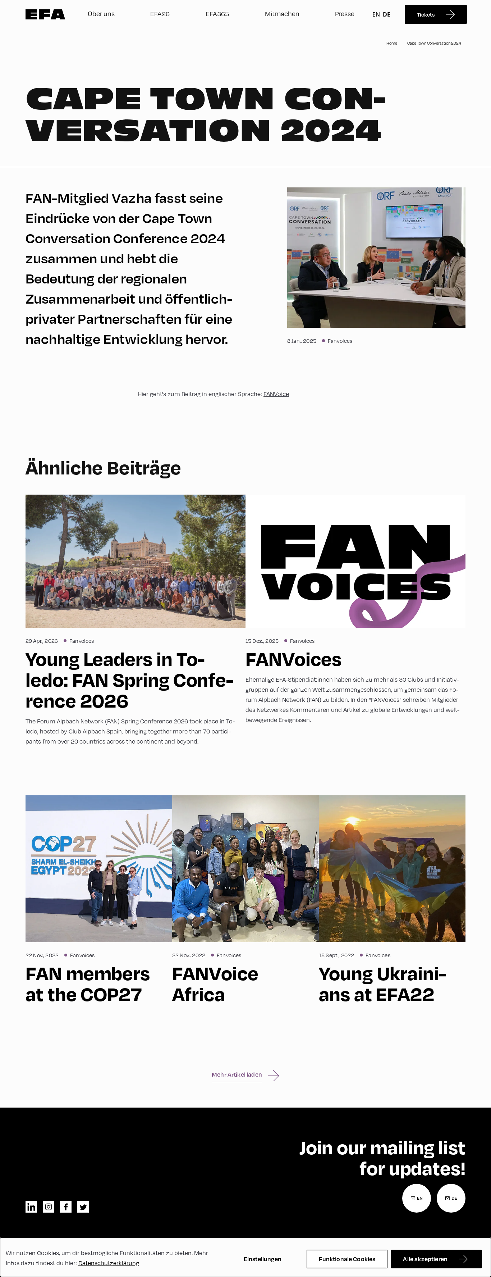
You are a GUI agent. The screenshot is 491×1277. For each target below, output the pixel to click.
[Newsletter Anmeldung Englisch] (416, 1198)
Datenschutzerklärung (108, 1263)
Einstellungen (262, 1259)
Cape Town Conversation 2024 (434, 43)
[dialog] (245, 1257)
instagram (48, 1207)
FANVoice (276, 394)
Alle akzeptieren (425, 1259)
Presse (344, 13)
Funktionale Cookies (347, 1259)
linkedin (31, 1207)
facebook (66, 1207)
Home (391, 43)
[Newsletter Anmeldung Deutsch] (451, 1198)
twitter (83, 1207)
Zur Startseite (45, 14)
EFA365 (217, 13)
